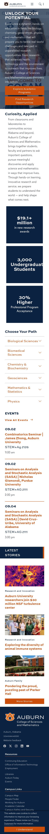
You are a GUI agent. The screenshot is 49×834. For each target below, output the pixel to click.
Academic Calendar (15, 805)
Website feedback (12, 740)
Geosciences (17, 378)
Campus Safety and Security (19, 809)
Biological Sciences (23, 341)
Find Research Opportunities (24, 100)
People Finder (12, 798)
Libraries (9, 774)
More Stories (24, 701)
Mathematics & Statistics (19, 389)
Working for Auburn (15, 802)
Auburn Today (12, 777)
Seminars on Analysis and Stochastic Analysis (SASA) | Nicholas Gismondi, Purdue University (23, 476)
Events (8, 781)
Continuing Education (16, 760)
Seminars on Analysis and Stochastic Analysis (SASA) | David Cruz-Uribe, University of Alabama (23, 519)
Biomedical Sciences (16, 352)
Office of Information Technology (21, 764)
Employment (11, 768)
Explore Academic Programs (24, 90)
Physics (14, 401)
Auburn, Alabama (12, 731)
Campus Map (11, 795)
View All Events (16, 420)
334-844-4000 (11, 736)
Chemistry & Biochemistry (18, 366)
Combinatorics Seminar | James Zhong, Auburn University (24, 438)
